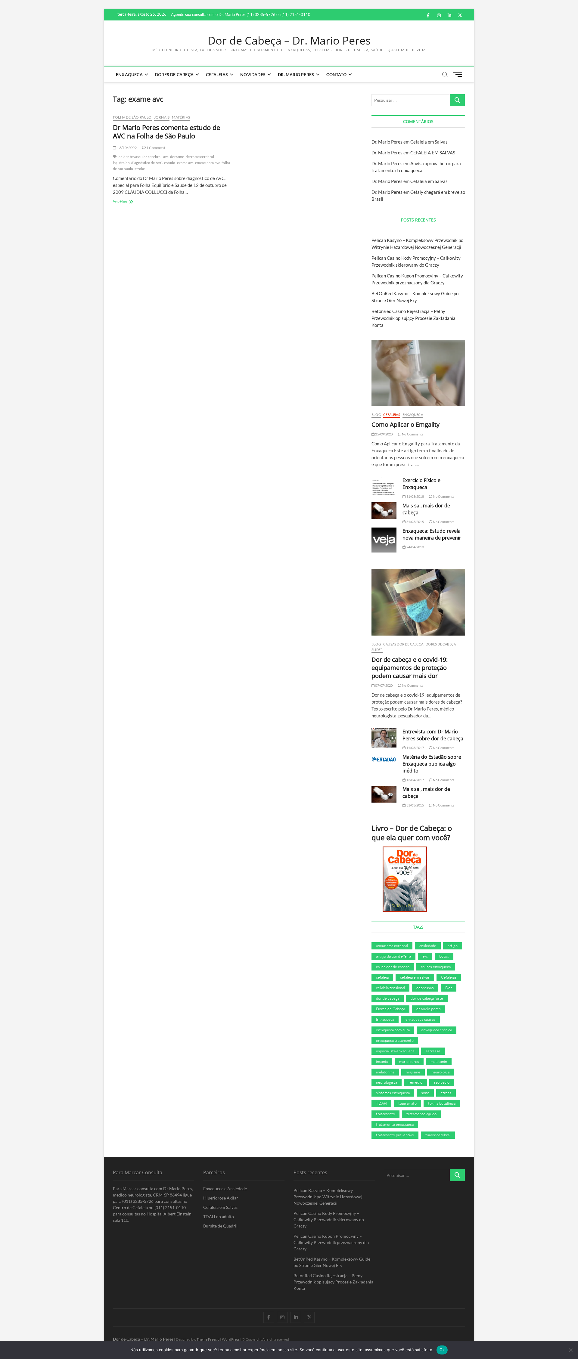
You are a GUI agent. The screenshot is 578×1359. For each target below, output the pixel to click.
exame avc (185, 162)
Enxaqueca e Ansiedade (225, 1188)
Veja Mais (126, 202)
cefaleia (382, 977)
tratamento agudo (421, 1113)
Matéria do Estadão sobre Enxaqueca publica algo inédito (431, 764)
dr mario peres (428, 1008)
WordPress (231, 1339)
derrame (177, 156)
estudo (169, 162)
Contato (336, 74)
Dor (448, 987)
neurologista (386, 1082)
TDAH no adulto (218, 1216)
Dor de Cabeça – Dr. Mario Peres (289, 40)
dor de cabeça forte (427, 998)
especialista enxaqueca (395, 1050)
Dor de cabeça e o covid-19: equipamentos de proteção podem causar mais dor (409, 667)
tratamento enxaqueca (395, 1124)
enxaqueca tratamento (395, 1040)
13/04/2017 (415, 780)
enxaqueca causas (420, 1019)
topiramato (407, 1103)
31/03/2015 (415, 522)
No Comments (412, 434)
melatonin (438, 1061)
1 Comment (155, 147)
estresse (433, 1050)
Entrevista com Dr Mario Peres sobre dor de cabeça (432, 735)
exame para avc (207, 162)
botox (444, 956)
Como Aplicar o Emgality (405, 424)
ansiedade (427, 945)
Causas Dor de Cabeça (403, 644)
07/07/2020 (383, 685)
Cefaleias (217, 74)
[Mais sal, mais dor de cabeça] (383, 510)
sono (425, 1092)
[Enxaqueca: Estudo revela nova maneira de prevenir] (383, 540)
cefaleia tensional (390, 987)
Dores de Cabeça (174, 74)
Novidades (253, 74)
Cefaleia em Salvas (429, 141)
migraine (413, 1072)
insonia (382, 1061)
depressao (425, 987)
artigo (453, 945)
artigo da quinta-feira (393, 956)
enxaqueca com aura (393, 1029)
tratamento (385, 1113)
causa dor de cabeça (392, 966)
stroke (140, 168)
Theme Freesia (208, 1339)
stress (446, 1092)
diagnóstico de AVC (147, 162)
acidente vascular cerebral (140, 156)
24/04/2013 (415, 547)
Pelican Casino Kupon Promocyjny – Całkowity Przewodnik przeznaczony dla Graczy (331, 1242)
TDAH (381, 1103)
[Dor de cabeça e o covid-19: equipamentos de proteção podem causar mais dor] (418, 602)
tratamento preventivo (395, 1134)
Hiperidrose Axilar (220, 1197)
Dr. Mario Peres (296, 74)
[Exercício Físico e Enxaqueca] (383, 486)
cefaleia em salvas (415, 977)
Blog (376, 414)
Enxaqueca (129, 74)
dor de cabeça (387, 998)
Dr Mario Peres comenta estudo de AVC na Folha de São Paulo (166, 131)
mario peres (409, 1061)
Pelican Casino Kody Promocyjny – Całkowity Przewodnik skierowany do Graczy (329, 1219)
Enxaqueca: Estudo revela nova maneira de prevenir (431, 534)
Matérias (181, 117)
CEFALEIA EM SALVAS (432, 152)
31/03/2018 (415, 496)
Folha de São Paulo (132, 117)
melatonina (385, 1072)
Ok (442, 1349)
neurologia (440, 1072)
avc (166, 156)
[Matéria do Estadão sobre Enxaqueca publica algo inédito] (383, 759)
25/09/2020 (383, 434)
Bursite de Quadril (220, 1225)
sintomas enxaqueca (393, 1092)
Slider (377, 650)
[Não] (570, 1350)
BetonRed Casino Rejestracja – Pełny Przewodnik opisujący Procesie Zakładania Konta (413, 318)
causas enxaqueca (436, 966)
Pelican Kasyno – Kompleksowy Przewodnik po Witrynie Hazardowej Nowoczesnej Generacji (328, 1197)
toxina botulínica (441, 1103)
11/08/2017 (415, 748)
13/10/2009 (126, 147)
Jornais (161, 117)
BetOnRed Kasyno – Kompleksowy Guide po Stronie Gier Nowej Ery (332, 1262)
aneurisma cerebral (392, 945)
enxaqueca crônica (436, 1029)
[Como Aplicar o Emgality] (418, 373)
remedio (415, 1082)
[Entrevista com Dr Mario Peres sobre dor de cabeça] (383, 738)
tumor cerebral (437, 1134)
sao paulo (441, 1082)
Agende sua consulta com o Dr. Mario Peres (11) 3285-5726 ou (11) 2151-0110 (240, 14)
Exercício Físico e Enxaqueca (421, 484)
